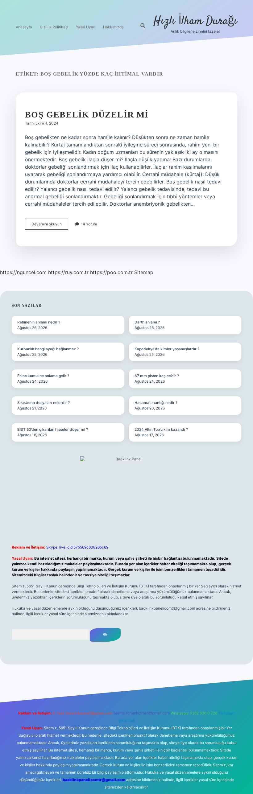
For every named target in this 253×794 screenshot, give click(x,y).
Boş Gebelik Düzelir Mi (86, 114)
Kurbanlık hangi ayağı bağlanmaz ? (48, 349)
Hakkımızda (113, 27)
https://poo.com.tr (111, 272)
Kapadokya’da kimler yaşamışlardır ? (167, 349)
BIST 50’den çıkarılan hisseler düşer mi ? (52, 429)
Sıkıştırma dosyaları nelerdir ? (43, 402)
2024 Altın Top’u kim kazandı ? (161, 429)
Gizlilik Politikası (54, 27)
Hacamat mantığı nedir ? (156, 402)
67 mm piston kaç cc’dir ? (157, 375)
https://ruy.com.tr (68, 272)
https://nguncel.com (23, 272)
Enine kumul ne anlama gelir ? (43, 375)
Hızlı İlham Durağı (195, 21)
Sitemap (143, 272)
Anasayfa (24, 27)
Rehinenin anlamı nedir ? (38, 322)
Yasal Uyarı (85, 27)
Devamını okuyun (49, 225)
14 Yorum (89, 224)
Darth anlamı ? (147, 322)
